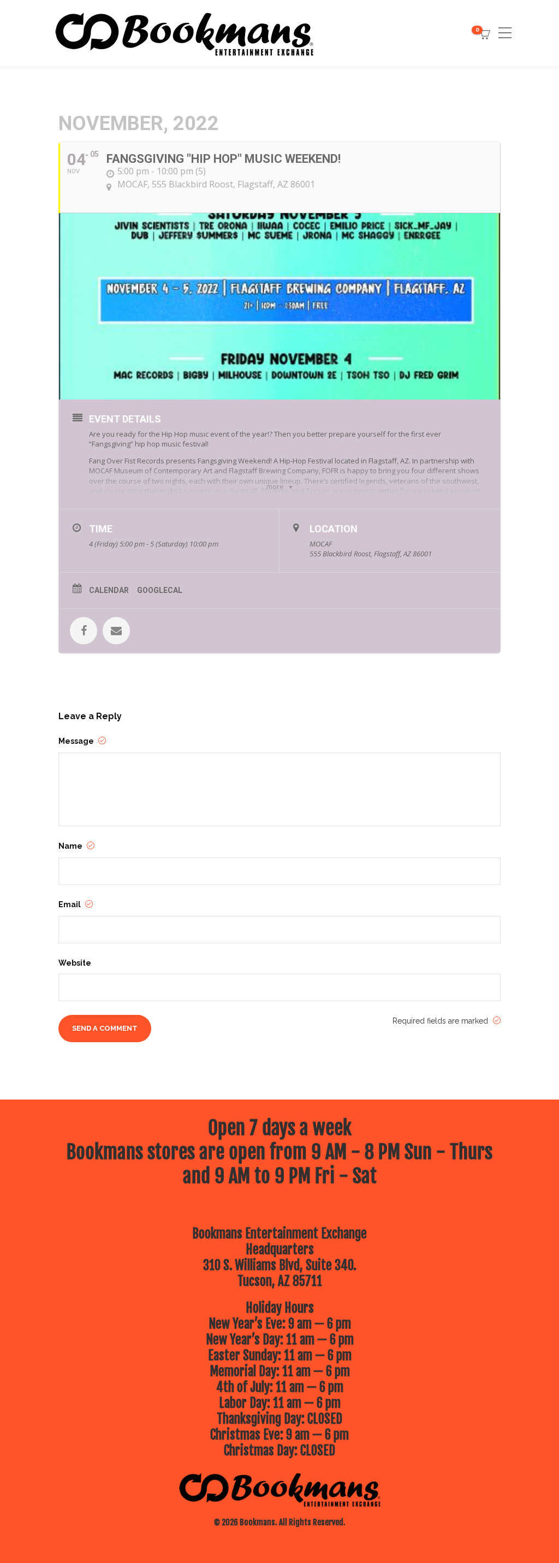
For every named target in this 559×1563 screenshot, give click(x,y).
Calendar (109, 590)
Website (74, 963)
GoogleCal (159, 590)
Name (71, 846)
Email (70, 904)
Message (77, 741)
